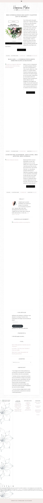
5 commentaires (22, 55)
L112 (21, 489)
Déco (35, 192)
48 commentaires (23, 151)
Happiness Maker (21, 7)
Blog (36, 55)
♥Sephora (38, 412)
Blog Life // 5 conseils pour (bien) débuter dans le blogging (21, 59)
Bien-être (33, 55)
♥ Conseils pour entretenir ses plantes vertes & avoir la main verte (17, 406)
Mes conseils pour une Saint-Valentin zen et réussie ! (21, 15)
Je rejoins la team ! (17, 326)
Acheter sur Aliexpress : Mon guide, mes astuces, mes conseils (21, 155)
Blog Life (35, 151)
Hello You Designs (28, 500)
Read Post (21, 49)
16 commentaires (23, 192)
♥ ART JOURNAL (18, 403)
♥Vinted (38, 414)
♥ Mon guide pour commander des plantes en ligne (18, 410)
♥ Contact (28, 402)
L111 (18, 489)
